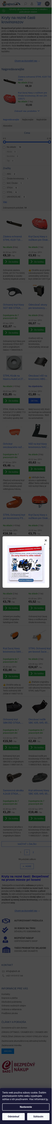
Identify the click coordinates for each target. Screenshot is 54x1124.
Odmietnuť (13, 1116)
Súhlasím (38, 1116)
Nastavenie (26, 1106)
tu (47, 1099)
